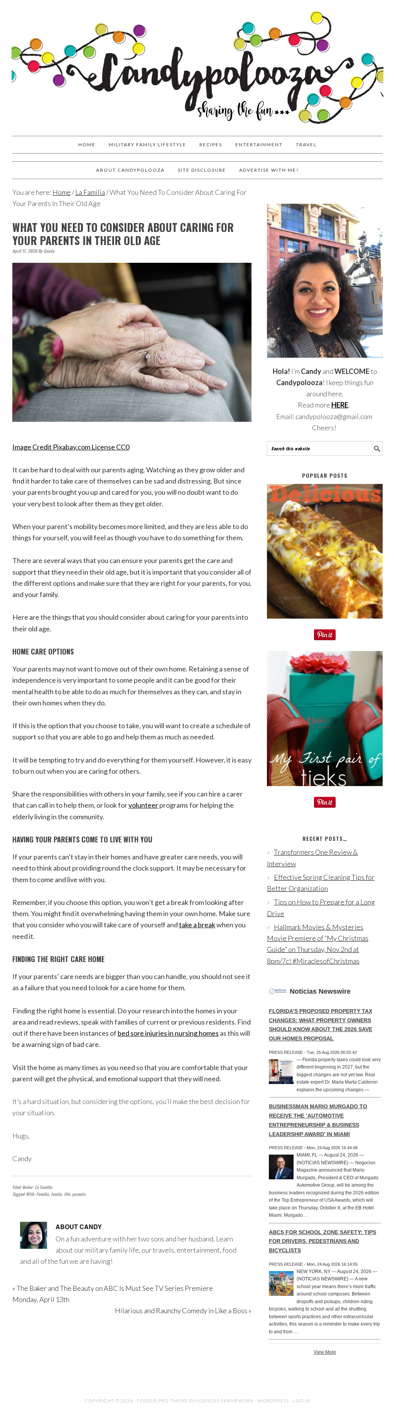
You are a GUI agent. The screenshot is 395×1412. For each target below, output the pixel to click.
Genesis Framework (226, 1401)
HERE (339, 405)
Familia (42, 1194)
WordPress (273, 1401)
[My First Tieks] (325, 791)
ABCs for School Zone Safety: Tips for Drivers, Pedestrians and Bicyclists (322, 1241)
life (67, 1194)
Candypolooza (197, 64)
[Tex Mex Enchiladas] (325, 623)
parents (79, 1194)
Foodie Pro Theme (162, 1401)
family (56, 1194)
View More (325, 1352)
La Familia (43, 1187)
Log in (302, 1401)
